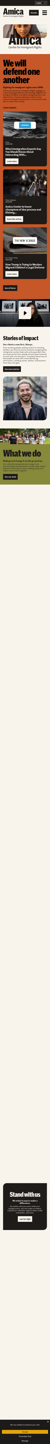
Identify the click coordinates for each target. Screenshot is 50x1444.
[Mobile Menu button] (44, 13)
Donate (34, 12)
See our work (10, 476)
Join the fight (25, 1219)
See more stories (12, 369)
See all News (10, 288)
